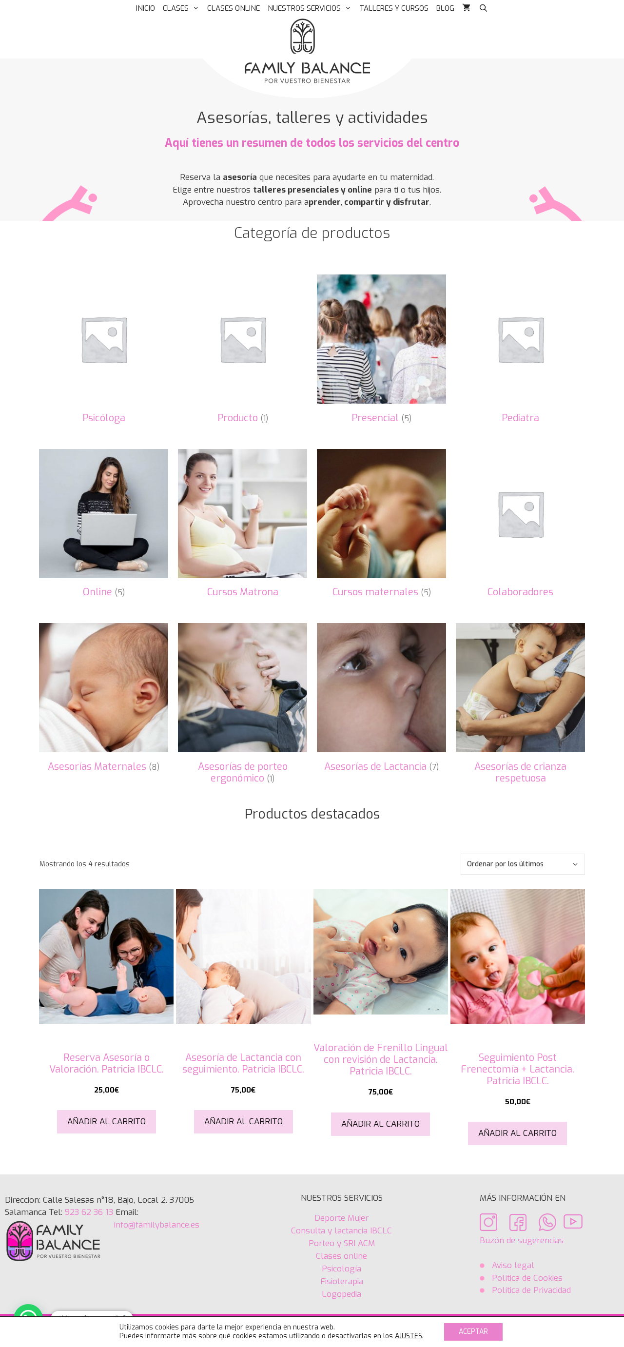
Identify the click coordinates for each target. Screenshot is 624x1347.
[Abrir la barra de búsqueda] (482, 8)
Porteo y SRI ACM (342, 1243)
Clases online (341, 1256)
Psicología (341, 1268)
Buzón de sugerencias (522, 1240)
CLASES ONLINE (233, 8)
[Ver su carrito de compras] (466, 8)
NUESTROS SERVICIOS (304, 8)
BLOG (445, 8)
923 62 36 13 (87, 1212)
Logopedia (341, 1294)
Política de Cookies (526, 1278)
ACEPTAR (473, 1331)
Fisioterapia (341, 1281)
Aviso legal (513, 1265)
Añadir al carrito (106, 1121)
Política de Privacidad (531, 1290)
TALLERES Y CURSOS (394, 8)
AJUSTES (408, 1336)
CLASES (176, 8)
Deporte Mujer (341, 1218)
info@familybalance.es (156, 1224)
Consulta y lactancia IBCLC (341, 1230)
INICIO (145, 8)
